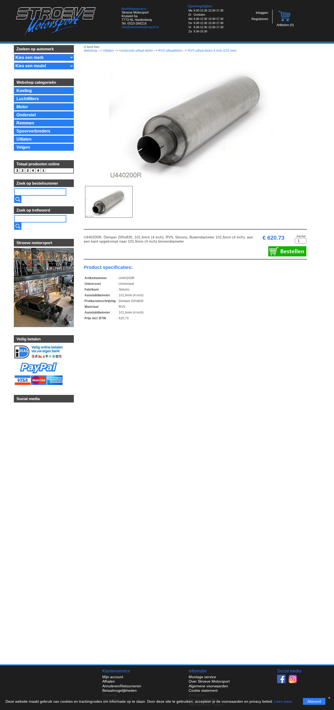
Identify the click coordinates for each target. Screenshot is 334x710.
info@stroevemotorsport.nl (140, 27)
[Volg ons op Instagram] (294, 682)
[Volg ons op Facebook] (283, 682)
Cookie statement (203, 690)
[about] (43, 326)
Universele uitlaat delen (136, 50)
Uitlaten (108, 50)
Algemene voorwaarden (208, 686)
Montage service (202, 677)
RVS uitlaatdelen (170, 50)
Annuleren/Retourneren (121, 686)
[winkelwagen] (285, 22)
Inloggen (262, 13)
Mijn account (112, 677)
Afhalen (108, 681)
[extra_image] (109, 202)
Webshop (90, 50)
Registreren (260, 19)
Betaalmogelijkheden (119, 690)
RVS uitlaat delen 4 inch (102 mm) (212, 50)
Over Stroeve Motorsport (209, 681)
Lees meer (283, 701)
